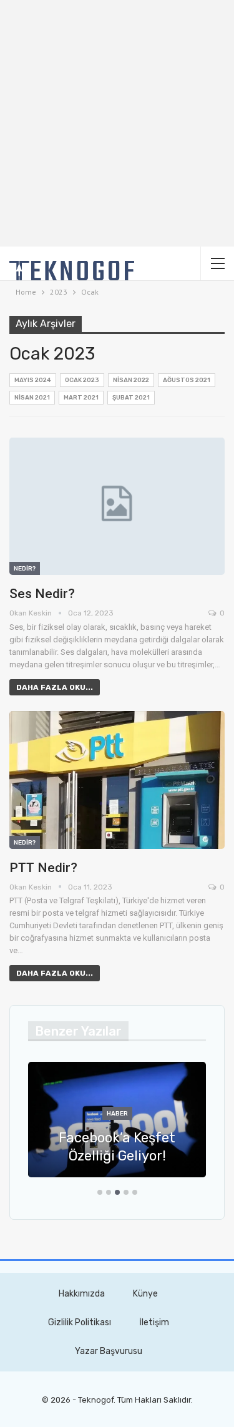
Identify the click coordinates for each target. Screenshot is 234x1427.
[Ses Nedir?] (117, 507)
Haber (117, 1113)
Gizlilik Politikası (79, 1322)
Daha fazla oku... (54, 687)
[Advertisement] (117, 123)
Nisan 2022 (131, 380)
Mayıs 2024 (32, 380)
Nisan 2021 (32, 397)
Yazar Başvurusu (108, 1351)
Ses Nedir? (42, 593)
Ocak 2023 (82, 380)
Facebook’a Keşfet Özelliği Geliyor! (117, 1146)
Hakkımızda (82, 1293)
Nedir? (25, 568)
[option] (117, 1126)
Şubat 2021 (131, 397)
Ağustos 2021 (186, 380)
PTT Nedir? (43, 867)
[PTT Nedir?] (117, 780)
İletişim (154, 1322)
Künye (145, 1293)
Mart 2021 (81, 397)
